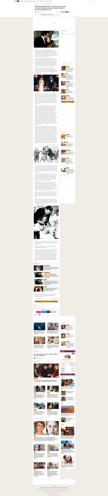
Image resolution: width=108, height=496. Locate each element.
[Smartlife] (58, 489)
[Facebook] (62, 34)
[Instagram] (65, 34)
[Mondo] (41, 489)
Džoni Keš (39, 50)
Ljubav (39, 3)
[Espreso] (45, 489)
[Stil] (15, 1)
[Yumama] (65, 489)
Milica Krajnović (38, 11)
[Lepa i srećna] (54, 489)
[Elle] (48, 489)
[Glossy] (51, 489)
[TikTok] (67, 34)
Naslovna (36, 3)
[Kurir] (38, 489)
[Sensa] (61, 489)
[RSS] (70, 34)
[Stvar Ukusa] (69, 489)
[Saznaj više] (73, 377)
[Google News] (73, 34)
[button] (57, 12)
